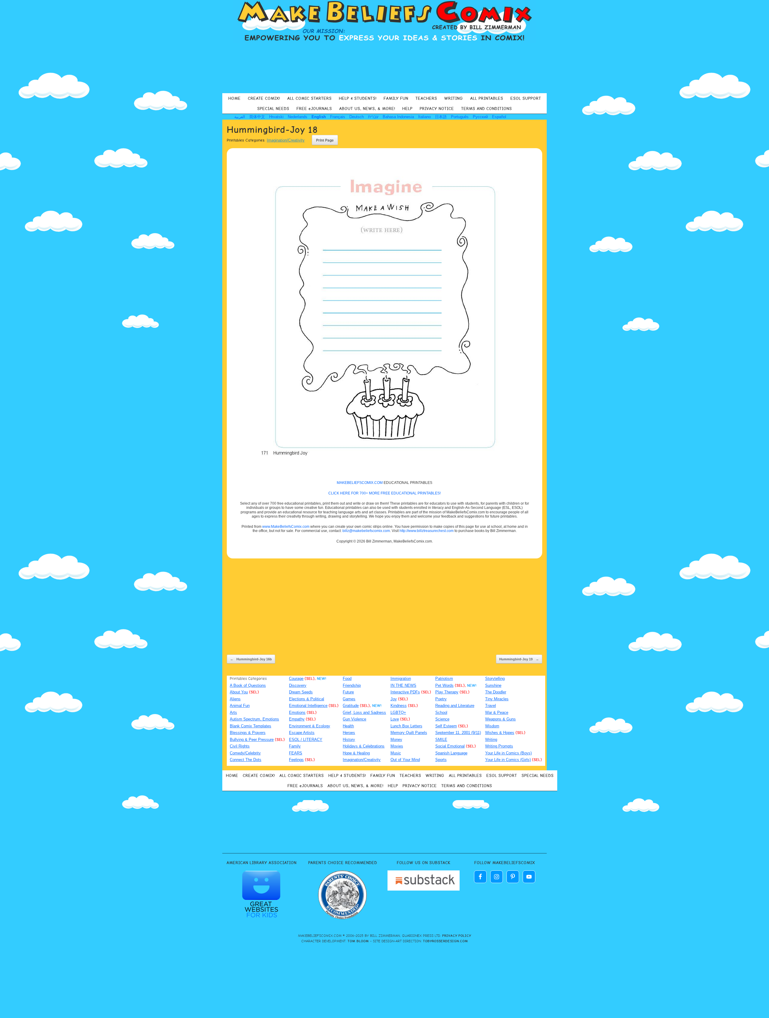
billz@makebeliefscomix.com (366, 531)
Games (349, 699)
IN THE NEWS (403, 685)
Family (295, 746)
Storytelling (495, 678)
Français (337, 117)
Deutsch (356, 117)
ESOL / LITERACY (305, 739)
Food (347, 678)
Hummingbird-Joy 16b (251, 659)
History (349, 739)
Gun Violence (354, 719)
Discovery (297, 685)
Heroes (349, 732)
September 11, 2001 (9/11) (458, 732)
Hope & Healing (356, 753)
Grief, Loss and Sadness (364, 712)
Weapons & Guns (500, 719)
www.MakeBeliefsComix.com (285, 526)
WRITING (453, 98)
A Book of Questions (248, 685)
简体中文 (257, 117)
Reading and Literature (454, 705)
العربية (239, 117)
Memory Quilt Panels (409, 732)
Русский (480, 117)
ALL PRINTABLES (486, 98)
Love (395, 719)
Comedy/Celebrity (245, 753)
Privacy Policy (456, 936)
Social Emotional (450, 746)
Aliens (235, 699)
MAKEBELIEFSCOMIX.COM (360, 483)
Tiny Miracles (497, 699)
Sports (441, 759)
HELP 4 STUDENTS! (357, 98)
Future (348, 692)
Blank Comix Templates (250, 726)
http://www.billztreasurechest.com (427, 531)
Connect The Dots (245, 759)
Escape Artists (302, 732)
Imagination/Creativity (286, 140)
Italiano (424, 117)
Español (499, 117)
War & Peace (496, 712)
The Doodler (495, 692)
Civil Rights (240, 746)
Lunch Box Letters (406, 726)
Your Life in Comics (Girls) (508, 759)
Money (396, 739)
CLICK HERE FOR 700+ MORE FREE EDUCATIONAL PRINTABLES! (384, 493)
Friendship (352, 685)
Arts (233, 712)
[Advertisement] (384, 67)
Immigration (401, 678)
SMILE (441, 739)
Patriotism (444, 678)
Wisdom (492, 726)
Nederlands (297, 117)
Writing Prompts (499, 746)
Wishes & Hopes (499, 732)
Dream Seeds (301, 692)
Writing (491, 739)
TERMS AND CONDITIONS (486, 108)
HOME (234, 98)
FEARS (295, 753)
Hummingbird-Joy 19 (519, 659)
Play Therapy (446, 692)
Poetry (441, 699)
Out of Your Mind (405, 759)
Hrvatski (276, 117)
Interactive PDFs (405, 692)
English (319, 117)
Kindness (399, 705)
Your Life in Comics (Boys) (508, 753)
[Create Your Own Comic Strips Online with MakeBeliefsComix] (384, 21)
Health (348, 726)
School (441, 712)
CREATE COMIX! (264, 98)
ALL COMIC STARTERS (309, 98)
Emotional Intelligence (308, 705)
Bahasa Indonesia (398, 117)
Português (460, 117)
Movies (397, 746)
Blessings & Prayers (248, 732)
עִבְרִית (373, 117)
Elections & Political (306, 699)
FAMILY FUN (396, 98)
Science (442, 719)
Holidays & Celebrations (363, 746)
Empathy (297, 719)
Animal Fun (240, 705)
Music (396, 753)
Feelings (296, 759)
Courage (296, 678)
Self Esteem (446, 726)
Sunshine (493, 685)
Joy (394, 699)
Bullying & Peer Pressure (252, 739)
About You (239, 692)
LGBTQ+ (398, 712)
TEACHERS (426, 98)
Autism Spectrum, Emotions (254, 719)
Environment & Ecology (309, 726)
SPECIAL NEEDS (273, 108)
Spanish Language (451, 753)
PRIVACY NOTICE (437, 108)
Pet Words (444, 685)
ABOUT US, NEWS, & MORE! (367, 108)
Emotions (297, 712)
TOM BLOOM (358, 941)
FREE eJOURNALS (314, 108)
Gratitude (351, 705)
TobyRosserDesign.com (445, 941)
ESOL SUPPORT (525, 98)
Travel (490, 705)
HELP (407, 108)
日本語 (441, 117)
